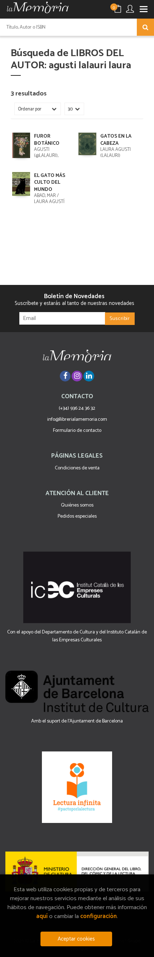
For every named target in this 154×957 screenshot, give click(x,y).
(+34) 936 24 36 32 (77, 408)
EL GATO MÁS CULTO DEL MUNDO (49, 183)
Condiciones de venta (77, 468)
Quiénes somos (77, 505)
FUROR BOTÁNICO (46, 140)
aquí (42, 916)
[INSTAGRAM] (77, 376)
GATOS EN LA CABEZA (115, 140)
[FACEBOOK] (65, 376)
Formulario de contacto (77, 430)
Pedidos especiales (77, 516)
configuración (98, 916)
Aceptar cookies (76, 938)
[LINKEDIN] (88, 376)
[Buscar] (145, 27)
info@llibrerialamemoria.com (77, 419)
